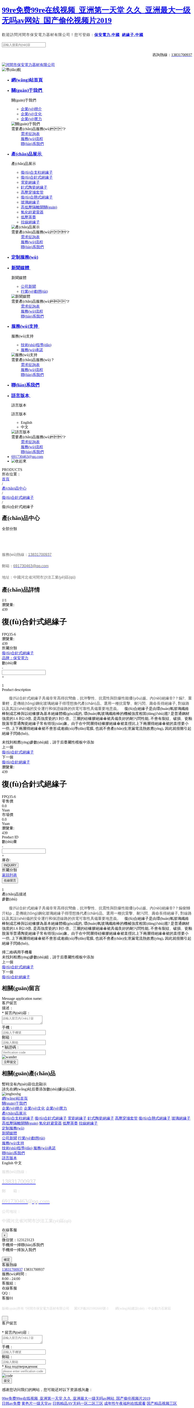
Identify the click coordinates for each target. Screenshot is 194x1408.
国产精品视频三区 (162, 1403)
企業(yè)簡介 (12, 1108)
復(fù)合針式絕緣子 (51, 1118)
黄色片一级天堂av (37, 1403)
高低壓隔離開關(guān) (20, 1123)
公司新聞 (9, 1138)
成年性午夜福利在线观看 (125, 1403)
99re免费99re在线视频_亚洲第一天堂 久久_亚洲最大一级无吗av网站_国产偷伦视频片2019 (76, 1398)
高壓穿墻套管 (126, 1118)
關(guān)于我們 (27, 90)
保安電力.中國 (107, 35)
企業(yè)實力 (56, 1108)
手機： (7, 1027)
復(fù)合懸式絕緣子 (155, 1118)
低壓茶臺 (70, 1123)
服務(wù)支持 (25, 326)
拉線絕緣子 (88, 1123)
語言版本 (21, 395)
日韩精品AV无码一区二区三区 (78, 1403)
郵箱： (7, 1037)
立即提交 (10, 1062)
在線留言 (10, 880)
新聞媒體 (21, 267)
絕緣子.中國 (132, 35)
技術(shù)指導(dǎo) (17, 1148)
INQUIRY (10, 865)
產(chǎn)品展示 (27, 153)
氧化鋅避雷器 (50, 1123)
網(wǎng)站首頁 (27, 79)
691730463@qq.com (27, 457)
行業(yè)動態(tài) (31, 1138)
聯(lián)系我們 (32, 144)
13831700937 (12, 1269)
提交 (7, 1380)
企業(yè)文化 (34, 1108)
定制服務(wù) (24, 257)
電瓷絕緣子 (77, 1118)
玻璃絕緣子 (181, 1118)
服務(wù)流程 (32, 139)
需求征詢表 (30, 134)
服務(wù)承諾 (44, 1148)
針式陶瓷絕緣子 (101, 1118)
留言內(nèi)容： (16, 1013)
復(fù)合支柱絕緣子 (18, 1118)
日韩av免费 (11, 1403)
